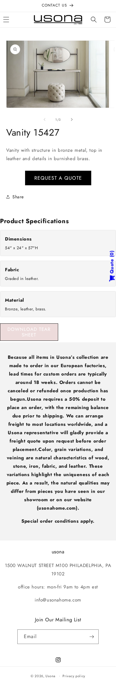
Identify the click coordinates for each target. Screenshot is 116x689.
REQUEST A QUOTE (58, 178)
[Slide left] (44, 119)
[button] (94, 19)
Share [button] (18, 197)
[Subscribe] (91, 636)
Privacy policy (73, 675)
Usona (50, 675)
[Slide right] (72, 119)
